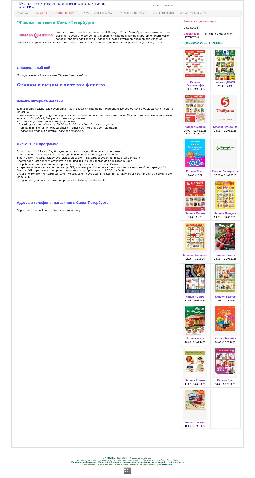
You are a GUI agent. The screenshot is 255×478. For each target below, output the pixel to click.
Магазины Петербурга (96, 12)
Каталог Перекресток (225, 171)
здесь (202, 133)
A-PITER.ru (110, 458)
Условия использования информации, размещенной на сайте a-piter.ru (148, 462)
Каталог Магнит (195, 213)
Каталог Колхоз (195, 380)
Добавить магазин (193, 12)
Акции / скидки (64, 12)
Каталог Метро (195, 296)
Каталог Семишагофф (195, 84)
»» (195, 42)
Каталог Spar (225, 380)
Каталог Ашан (195, 338)
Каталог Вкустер (225, 296)
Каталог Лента (195, 171)
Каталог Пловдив (225, 213)
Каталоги (41, 12)
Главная (23, 12)
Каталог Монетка (225, 338)
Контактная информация (83, 462)
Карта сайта (104, 462)
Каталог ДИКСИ (225, 82)
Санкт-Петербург (164, 5)
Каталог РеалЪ (225, 255)
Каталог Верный (195, 126)
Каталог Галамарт (195, 422)
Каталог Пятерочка (225, 126)
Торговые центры (132, 12)
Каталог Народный (195, 255)
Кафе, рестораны (162, 12)
